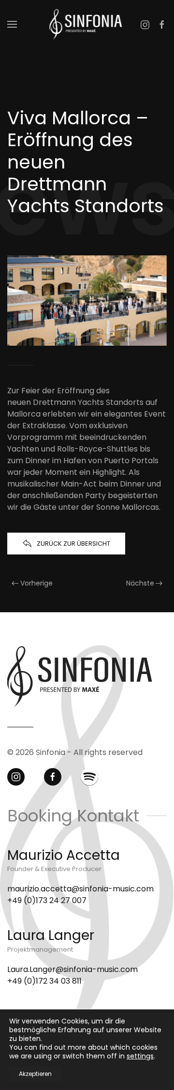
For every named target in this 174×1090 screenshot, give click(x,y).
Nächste (140, 583)
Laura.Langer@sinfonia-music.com (73, 969)
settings (140, 1056)
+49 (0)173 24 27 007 (47, 900)
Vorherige (36, 583)
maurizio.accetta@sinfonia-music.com (80, 888)
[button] (12, 24)
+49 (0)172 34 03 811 (44, 981)
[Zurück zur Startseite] (87, 24)
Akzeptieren (35, 1074)
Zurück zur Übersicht (73, 543)
